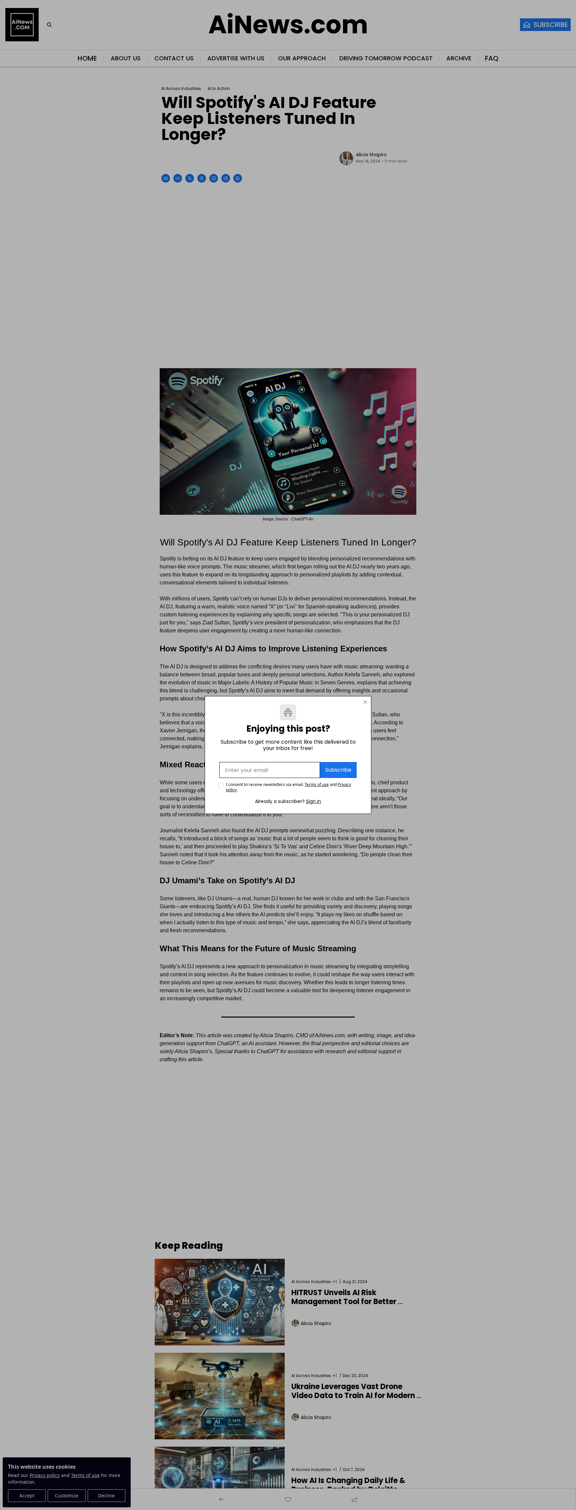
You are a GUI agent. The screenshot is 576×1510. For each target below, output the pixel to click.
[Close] (365, 702)
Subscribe (338, 770)
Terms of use (317, 784)
